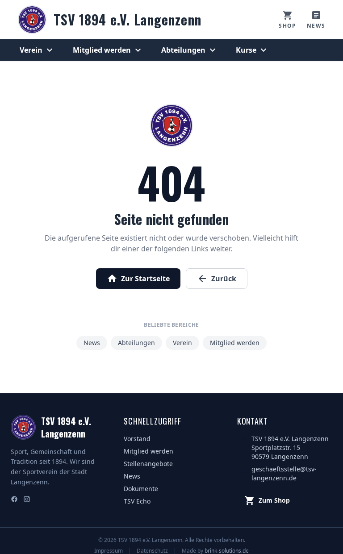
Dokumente (141, 488)
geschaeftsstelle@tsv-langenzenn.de (284, 473)
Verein (37, 50)
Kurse (252, 50)
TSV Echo (137, 501)
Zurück (216, 278)
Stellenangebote (148, 463)
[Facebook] (14, 500)
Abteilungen (189, 50)
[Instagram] (26, 500)
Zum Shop (267, 500)
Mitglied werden (108, 50)
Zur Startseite (138, 278)
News (92, 342)
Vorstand (137, 438)
